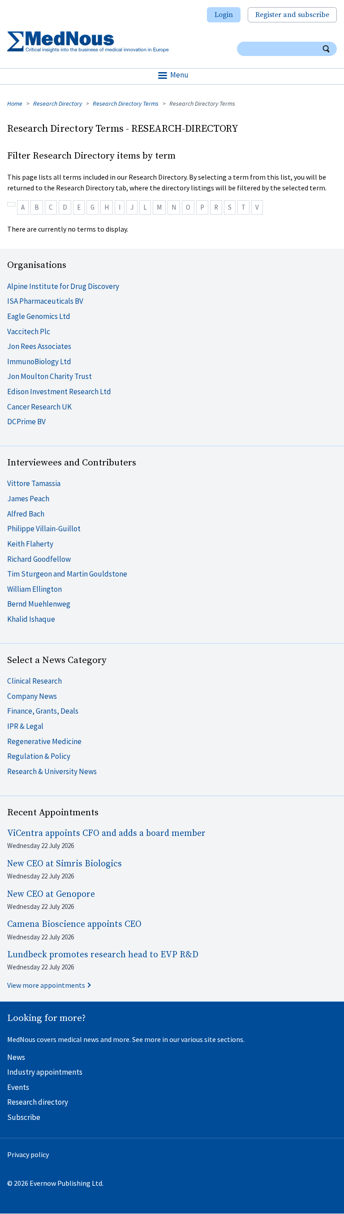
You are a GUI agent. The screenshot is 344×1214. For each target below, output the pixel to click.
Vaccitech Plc (28, 331)
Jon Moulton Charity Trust (49, 376)
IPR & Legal (25, 726)
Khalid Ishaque (31, 619)
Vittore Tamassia (33, 483)
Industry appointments (44, 1072)
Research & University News (52, 771)
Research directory (37, 1102)
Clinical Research (34, 681)
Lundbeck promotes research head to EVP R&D (102, 954)
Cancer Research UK (39, 407)
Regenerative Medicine (44, 741)
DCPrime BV (26, 421)
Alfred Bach (25, 514)
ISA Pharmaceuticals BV (45, 301)
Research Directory (57, 103)
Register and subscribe (292, 14)
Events (18, 1087)
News (16, 1057)
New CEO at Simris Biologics (64, 864)
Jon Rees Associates (39, 346)
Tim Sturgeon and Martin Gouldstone (67, 574)
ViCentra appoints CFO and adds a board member (106, 833)
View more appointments (46, 985)
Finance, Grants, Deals (42, 711)
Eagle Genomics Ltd (38, 316)
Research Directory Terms (126, 103)
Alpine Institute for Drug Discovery (63, 286)
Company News (32, 696)
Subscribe (23, 1117)
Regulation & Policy (38, 756)
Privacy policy (28, 1154)
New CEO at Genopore (51, 894)
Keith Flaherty (30, 544)
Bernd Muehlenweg (38, 604)
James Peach (28, 499)
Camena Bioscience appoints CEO (74, 924)
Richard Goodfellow (39, 559)
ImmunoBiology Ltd (39, 361)
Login (224, 14)
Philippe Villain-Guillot (44, 529)
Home (14, 103)
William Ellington (34, 589)
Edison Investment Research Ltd (59, 391)
